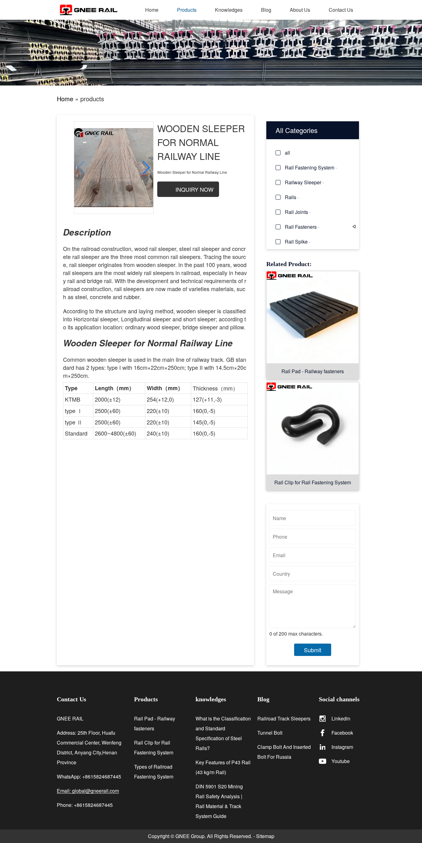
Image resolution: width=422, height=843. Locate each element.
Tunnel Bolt (269, 732)
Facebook (342, 732)
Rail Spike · (297, 241)
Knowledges (229, 9)
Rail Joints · (297, 211)
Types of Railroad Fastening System (153, 771)
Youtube (340, 761)
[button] (146, 167)
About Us (300, 9)
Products (186, 9)
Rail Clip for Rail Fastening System (312, 482)
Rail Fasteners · (302, 226)
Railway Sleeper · (304, 182)
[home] (98, 10)
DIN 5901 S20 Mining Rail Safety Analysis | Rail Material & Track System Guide (219, 801)
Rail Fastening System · (311, 167)
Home (151, 9)
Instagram (342, 746)
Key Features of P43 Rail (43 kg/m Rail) (223, 767)
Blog (266, 9)
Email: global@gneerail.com (88, 791)
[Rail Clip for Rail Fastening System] (312, 428)
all (287, 152)
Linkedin (340, 718)
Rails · (292, 197)
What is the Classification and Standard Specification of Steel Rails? (223, 733)
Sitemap (265, 836)
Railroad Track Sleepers (283, 718)
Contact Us (341, 9)
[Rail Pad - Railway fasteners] (312, 317)
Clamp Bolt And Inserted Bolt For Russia (284, 751)
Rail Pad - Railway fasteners (312, 371)
